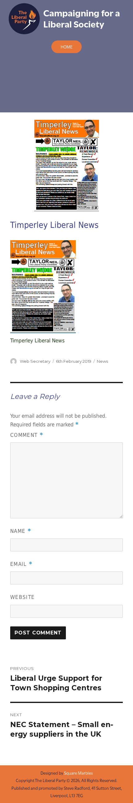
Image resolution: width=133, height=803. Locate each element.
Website (22, 597)
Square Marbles (78, 773)
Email (21, 564)
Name (20, 531)
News (102, 361)
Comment (26, 435)
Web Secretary (35, 361)
